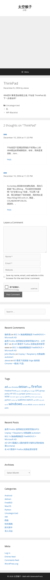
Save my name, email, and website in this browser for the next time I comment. (25, 277)
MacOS (8, 506)
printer (32, 397)
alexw (7, 360)
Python (8, 509)
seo (5, 134)
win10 (6, 404)
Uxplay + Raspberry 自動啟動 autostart (22, 432)
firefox (36, 386)
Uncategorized (13, 105)
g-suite (19, 391)
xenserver (36, 404)
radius (13, 400)
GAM (22, 391)
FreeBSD (8, 502)
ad (6, 387)
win (43, 400)
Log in (7, 553)
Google (32, 391)
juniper (22, 393)
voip (40, 400)
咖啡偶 (8, 334)
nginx (17, 397)
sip (16, 400)
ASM (9, 387)
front (14, 390)
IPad (17, 394)
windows (15, 404)
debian (22, 387)
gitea (28, 391)
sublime (22, 399)
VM (6, 516)
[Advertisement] (25, 42)
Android (8, 495)
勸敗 (7, 520)
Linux (38, 394)
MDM (7, 396)
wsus (30, 404)
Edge (29, 387)
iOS (14, 393)
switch (29, 399)
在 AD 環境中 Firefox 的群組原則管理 (28, 344)
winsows (25, 404)
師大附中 (9, 527)
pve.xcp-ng (38, 397)
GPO (37, 390)
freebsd (8, 390)
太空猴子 (25, 6)
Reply (9, 159)
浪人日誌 (9, 531)
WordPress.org (11, 563)
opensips (22, 397)
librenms (34, 394)
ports (27, 396)
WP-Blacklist (12, 112)
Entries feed (10, 556)
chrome (14, 387)
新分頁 (41, 404)
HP (11, 393)
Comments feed (12, 560)
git (25, 390)
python (8, 400)
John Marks (10, 354)
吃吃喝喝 (9, 524)
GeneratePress (36, 576)
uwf (34, 400)
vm (37, 400)
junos (28, 393)
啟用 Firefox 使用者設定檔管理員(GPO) (22, 429)
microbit (12, 397)
